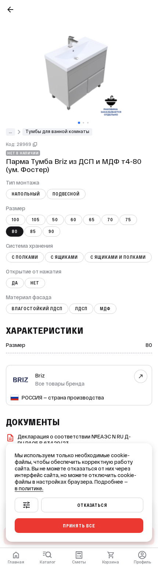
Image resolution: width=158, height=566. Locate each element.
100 (15, 219)
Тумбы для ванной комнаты (57, 131)
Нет (34, 283)
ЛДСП (81, 308)
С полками (25, 257)
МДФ (105, 308)
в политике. (29, 488)
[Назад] (10, 9)
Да (15, 283)
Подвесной (66, 194)
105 (36, 219)
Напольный (26, 194)
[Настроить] (26, 505)
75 (128, 219)
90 (51, 231)
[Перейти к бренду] (141, 376)
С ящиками (64, 257)
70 (110, 219)
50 (55, 219)
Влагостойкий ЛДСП (37, 308)
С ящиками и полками (118, 257)
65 (92, 219)
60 (73, 219)
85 (33, 231)
